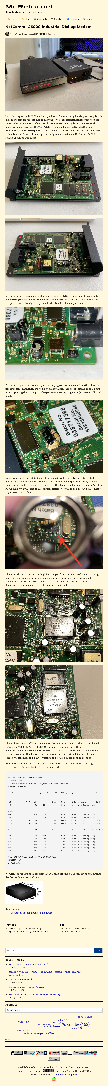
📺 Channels (40, 19)
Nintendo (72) (17, 1018)
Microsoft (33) (60, 1029)
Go (98, 950)
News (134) (52, 1038)
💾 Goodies (57, 19)
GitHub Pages (58, 1074)
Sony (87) (71, 1031)
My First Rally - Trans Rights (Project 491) (28, 964)
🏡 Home (12, 19)
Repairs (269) (23, 1029)
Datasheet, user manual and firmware (31, 912)
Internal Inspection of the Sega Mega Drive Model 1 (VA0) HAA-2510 (27, 930)
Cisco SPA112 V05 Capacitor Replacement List (75, 930)
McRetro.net (29, 6)
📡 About (88, 19)
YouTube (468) (72, 1036)
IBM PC (43, 34)
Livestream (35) (38, 1024)
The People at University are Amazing (26, 987)
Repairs (51, 34)
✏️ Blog (25, 19)
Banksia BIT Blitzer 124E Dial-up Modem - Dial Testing (34, 994)
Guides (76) (65, 1024)
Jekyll (74, 1074)
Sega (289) (99, 1028)
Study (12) (54, 1032)
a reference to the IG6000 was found (41, 763)
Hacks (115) (81, 1031)
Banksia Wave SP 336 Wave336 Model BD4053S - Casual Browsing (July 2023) (45, 972)
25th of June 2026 (80, 1067)
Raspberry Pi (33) (26, 1025)
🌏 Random (73, 19)
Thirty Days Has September (22, 979)
